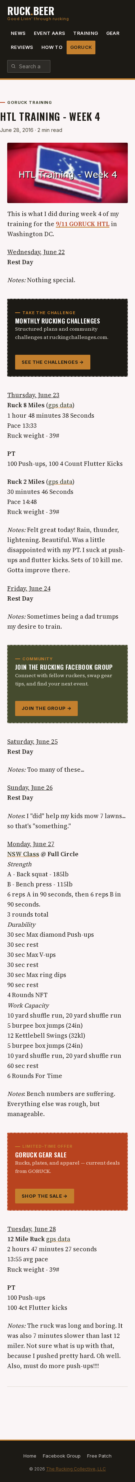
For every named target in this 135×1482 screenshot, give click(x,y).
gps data (60, 405)
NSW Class (23, 854)
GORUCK (81, 47)
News (18, 33)
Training (85, 33)
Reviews (22, 47)
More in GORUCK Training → (95, 1399)
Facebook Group (62, 1456)
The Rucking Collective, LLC (76, 1469)
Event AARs (50, 33)
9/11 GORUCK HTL (82, 224)
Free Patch (99, 1456)
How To (51, 47)
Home (29, 1456)
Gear (113, 33)
